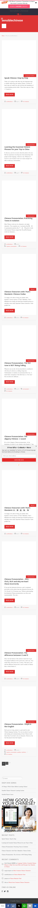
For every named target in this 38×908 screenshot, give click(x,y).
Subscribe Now (19, 460)
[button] (19, 447)
